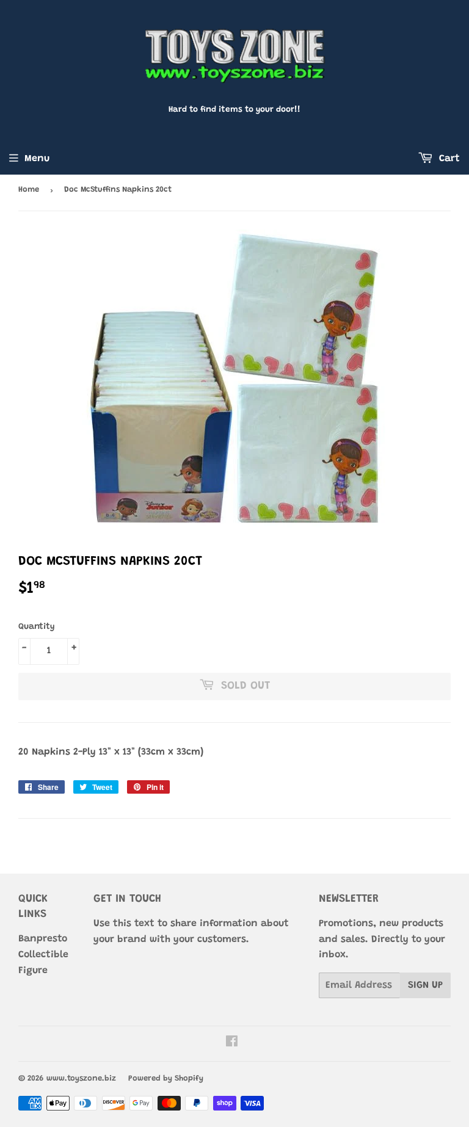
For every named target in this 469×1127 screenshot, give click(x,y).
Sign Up (425, 985)
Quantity (36, 627)
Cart (448, 159)
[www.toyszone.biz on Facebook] (231, 1043)
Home (28, 190)
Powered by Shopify (165, 1078)
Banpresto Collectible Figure (43, 954)
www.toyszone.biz (81, 1078)
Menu (36, 159)
